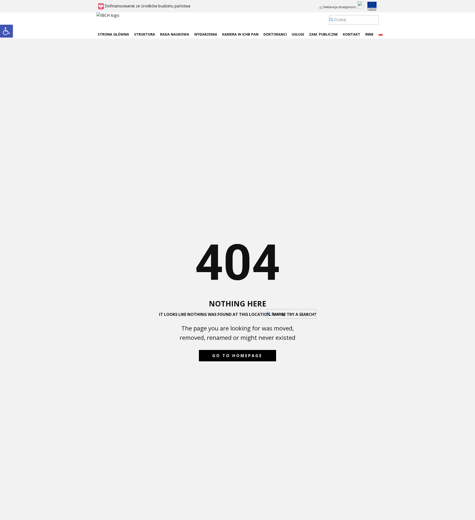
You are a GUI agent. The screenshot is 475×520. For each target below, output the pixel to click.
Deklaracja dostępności (339, 7)
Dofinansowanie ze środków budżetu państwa (147, 6)
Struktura (144, 34)
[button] (6, 31)
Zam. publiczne (323, 34)
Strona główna (113, 34)
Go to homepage (237, 355)
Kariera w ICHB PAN (240, 34)
